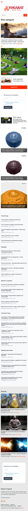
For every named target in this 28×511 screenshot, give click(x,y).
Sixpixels (21, 508)
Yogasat (14, 8)
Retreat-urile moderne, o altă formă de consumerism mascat (10, 251)
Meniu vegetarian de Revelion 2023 (9, 301)
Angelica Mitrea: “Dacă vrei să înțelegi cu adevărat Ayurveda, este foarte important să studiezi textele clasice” (13, 324)
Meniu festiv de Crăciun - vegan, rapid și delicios (13, 306)
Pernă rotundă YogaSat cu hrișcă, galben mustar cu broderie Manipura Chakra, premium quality (14, 206)
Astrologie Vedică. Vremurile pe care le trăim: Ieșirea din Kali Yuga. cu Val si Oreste (19, 121)
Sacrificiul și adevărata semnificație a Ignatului (12, 284)
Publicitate (14, 87)
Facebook (2, 501)
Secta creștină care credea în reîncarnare (11, 274)
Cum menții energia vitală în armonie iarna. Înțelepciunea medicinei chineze (11, 378)
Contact (12, 504)
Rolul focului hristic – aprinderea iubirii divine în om (14, 263)
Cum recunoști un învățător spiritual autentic (12, 224)
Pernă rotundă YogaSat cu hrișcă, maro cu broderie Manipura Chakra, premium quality (12, 178)
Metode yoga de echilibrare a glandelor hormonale (13, 360)
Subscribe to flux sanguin (1, 46)
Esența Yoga (19, 43)
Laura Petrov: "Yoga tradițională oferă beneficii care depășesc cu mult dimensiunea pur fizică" (12, 317)
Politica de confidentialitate (8, 506)
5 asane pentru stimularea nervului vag (10, 219)
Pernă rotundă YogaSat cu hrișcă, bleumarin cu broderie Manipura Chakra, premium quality (13, 150)
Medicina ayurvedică (21, 456)
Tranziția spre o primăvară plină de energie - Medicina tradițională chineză (12, 372)
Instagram (4, 501)
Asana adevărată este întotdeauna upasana (11, 240)
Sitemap (19, 506)
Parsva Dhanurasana (18, 81)
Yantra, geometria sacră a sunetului (10, 235)
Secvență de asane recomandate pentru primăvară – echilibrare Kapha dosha (13, 366)
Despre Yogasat (5, 504)
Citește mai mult (12, 494)
